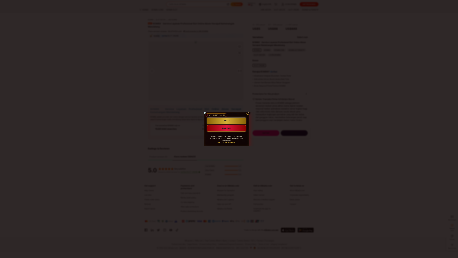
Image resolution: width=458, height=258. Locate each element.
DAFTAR (226, 128)
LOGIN (226, 120)
